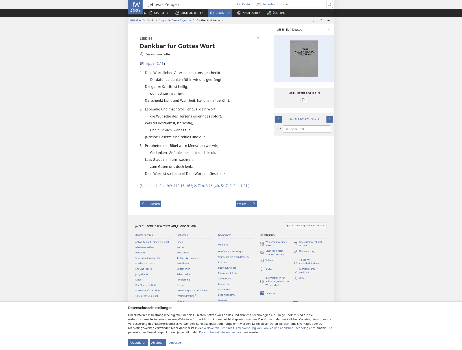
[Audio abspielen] (312, 20)
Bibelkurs (140, 252)
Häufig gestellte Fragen (230, 251)
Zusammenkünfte (227, 273)
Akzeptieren (138, 343)
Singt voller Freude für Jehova (175, 20)
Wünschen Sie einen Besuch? (233, 256)
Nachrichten (224, 234)
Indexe (180, 285)
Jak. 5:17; (221, 185)
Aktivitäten (224, 289)
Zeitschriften (183, 268)
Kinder (138, 279)
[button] (189, 13)
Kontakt (222, 262)
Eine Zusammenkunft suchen (307, 243)
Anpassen (176, 343)
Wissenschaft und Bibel (147, 290)
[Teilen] (320, 20)
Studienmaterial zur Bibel (148, 258)
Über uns (223, 244)
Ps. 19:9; (166, 185)
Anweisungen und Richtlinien (192, 290)
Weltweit (223, 300)
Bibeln (180, 242)
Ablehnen (157, 343)
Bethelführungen (227, 267)
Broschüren (183, 252)
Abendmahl (224, 278)
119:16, (179, 185)
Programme (183, 279)
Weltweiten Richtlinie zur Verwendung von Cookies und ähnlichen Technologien (258, 328)
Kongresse (224, 284)
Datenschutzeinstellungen (217, 332)
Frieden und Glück (145, 263)
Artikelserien (183, 263)
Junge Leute (141, 274)
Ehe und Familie (143, 268)
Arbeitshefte (183, 274)
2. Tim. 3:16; (203, 185)
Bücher (180, 247)
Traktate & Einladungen (189, 258)
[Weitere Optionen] (328, 20)
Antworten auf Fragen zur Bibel (152, 242)
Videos (180, 301)
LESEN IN (283, 30)
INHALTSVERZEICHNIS (304, 119)
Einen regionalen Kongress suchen (272, 252)
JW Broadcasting (186, 295)
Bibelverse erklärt (144, 247)
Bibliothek (135, 20)
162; (189, 185)
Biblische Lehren (144, 234)
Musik (150, 20)
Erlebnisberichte (227, 294)
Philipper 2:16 (152, 63)
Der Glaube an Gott (145, 285)
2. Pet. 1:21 (238, 185)
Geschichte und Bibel (146, 295)
